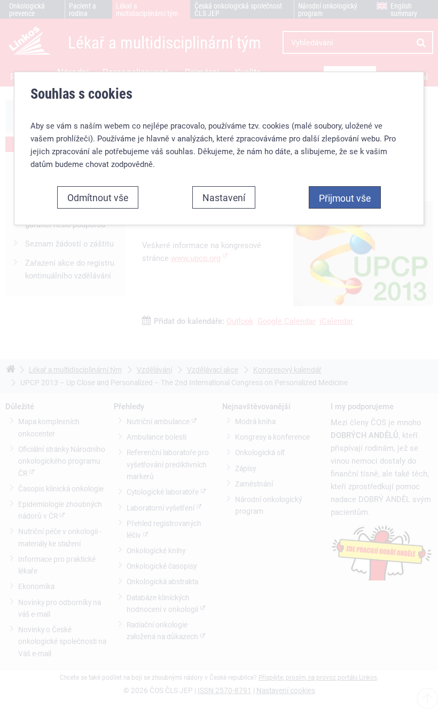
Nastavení (223, 197)
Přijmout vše (345, 198)
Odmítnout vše (97, 197)
